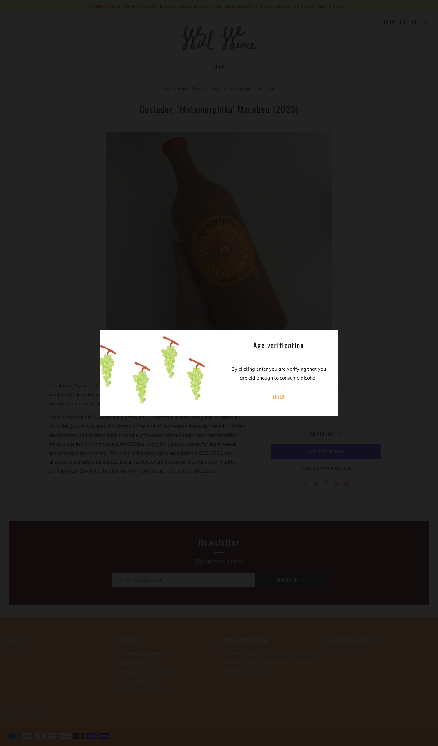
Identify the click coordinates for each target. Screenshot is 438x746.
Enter (279, 396)
